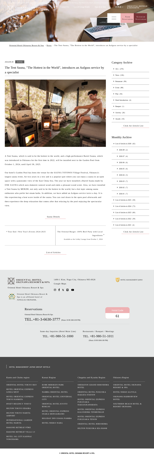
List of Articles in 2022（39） (125, 219)
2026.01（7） (124, 194)
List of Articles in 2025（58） (125, 200)
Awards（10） (120, 119)
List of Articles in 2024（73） (125, 206)
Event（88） (119, 88)
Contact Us (64, 7)
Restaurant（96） (121, 81)
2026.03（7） (124, 181)
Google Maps (60, 284)
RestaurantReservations (141, 18)
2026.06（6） (124, 162)
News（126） (120, 75)
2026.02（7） (124, 187)
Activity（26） (120, 113)
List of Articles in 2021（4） (125, 225)
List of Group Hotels (82, 7)
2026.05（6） (124, 169)
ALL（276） (120, 69)
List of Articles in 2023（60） (125, 212)
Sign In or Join (100, 7)
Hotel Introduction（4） (123, 100)
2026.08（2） (124, 150)
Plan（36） (119, 94)
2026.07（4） (124, 156)
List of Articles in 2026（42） (125, 144)
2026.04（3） (124, 175)
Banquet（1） (120, 106)
